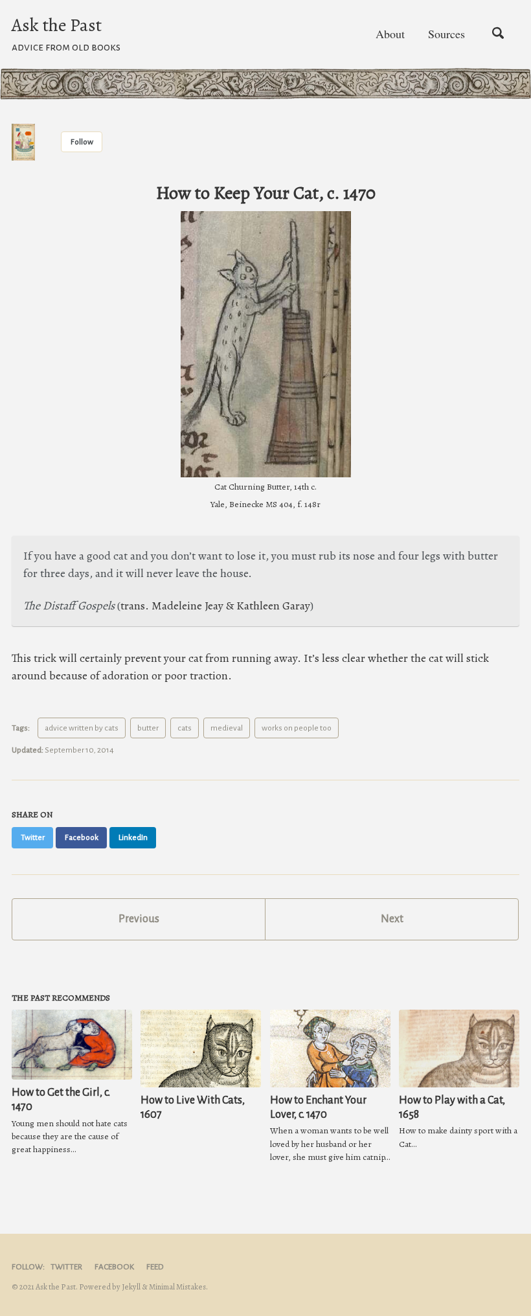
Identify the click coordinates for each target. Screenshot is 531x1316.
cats (184, 727)
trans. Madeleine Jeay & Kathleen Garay (215, 605)
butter (148, 727)
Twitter (66, 1266)
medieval (226, 727)
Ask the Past (66, 32)
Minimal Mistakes (177, 1286)
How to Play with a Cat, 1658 (452, 1107)
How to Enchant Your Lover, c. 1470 (318, 1107)
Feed (155, 1266)
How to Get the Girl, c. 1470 (61, 1100)
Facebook (114, 1266)
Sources (446, 33)
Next (392, 919)
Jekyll (131, 1286)
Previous (139, 919)
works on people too (297, 727)
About (390, 33)
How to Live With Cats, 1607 (193, 1107)
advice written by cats (82, 727)
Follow (82, 141)
